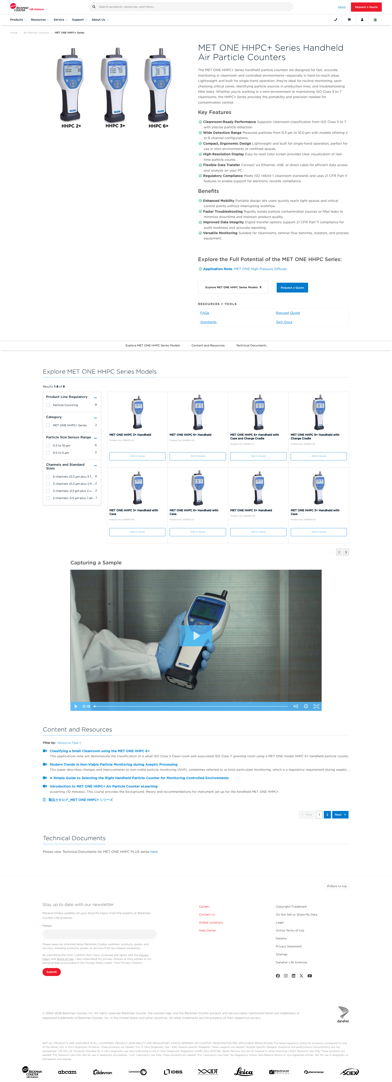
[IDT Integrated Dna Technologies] (208, 1073)
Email (47, 925)
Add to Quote (137, 456)
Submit (52, 972)
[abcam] (67, 1072)
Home (13, 32)
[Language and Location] (375, 19)
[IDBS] (173, 1073)
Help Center (207, 930)
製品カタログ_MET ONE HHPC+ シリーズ (81, 800)
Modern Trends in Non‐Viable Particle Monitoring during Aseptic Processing (114, 764)
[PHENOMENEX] (314, 1073)
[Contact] (335, 19)
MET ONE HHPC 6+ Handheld (190, 434)
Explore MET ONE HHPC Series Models (153, 345)
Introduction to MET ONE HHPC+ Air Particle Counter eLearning (104, 786)
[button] (94, 6)
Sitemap (281, 954)
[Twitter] (301, 977)
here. (154, 852)
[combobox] (191, 6)
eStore (342, 7)
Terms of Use (65, 958)
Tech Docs (284, 322)
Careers (204, 906)
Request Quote (288, 313)
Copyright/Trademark (291, 906)
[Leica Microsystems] (243, 1073)
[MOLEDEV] (279, 1072)
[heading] (48, 405)
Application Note (217, 269)
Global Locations (211, 922)
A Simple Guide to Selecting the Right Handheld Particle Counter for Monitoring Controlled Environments (139, 778)
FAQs (204, 313)
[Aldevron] (102, 1073)
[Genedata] (137, 1073)
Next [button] (338, 814)
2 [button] (327, 814)
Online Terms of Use (290, 930)
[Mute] (295, 706)
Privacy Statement (289, 946)
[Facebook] (278, 977)
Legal (280, 922)
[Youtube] (309, 977)
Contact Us (207, 914)
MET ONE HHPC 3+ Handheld (130, 434)
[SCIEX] (349, 1073)
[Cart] (349, 19)
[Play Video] (75, 706)
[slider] (191, 706)
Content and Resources (208, 345)
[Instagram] (286, 977)
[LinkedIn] (293, 977)
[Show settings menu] (306, 706)
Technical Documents (251, 345)
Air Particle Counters (36, 32)
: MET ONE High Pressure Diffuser (259, 269)
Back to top (338, 886)
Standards (208, 322)
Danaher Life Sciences (291, 962)
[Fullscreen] (316, 706)
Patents (281, 938)
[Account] (362, 19)
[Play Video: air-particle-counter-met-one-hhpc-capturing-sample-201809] (196, 635)
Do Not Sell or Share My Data (296, 914)
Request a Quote (366, 7)
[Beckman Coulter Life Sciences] (27, 7)
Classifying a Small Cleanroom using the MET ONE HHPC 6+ (100, 751)
